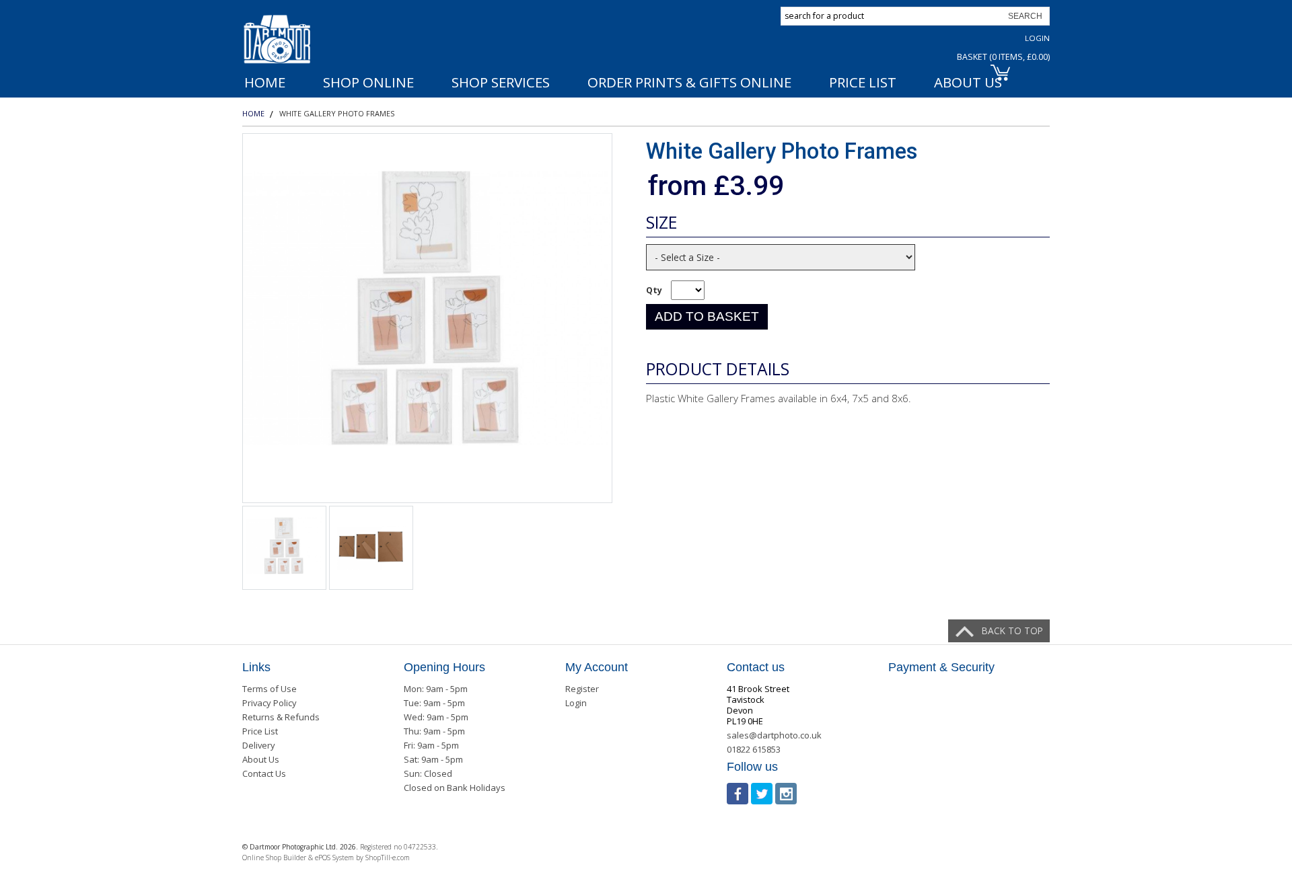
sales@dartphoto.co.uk (774, 735)
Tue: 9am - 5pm (434, 703)
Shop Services (501, 82)
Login (1037, 38)
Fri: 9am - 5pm (431, 745)
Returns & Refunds (281, 717)
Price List (862, 82)
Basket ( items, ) (1003, 57)
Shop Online (368, 82)
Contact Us (264, 773)
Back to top (1012, 630)
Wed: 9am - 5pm (436, 717)
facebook (737, 793)
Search (1025, 16)
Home (264, 82)
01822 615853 (754, 749)
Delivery (258, 745)
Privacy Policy (269, 703)
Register (582, 689)
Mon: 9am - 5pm (436, 689)
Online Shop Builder (274, 857)
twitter (762, 793)
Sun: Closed (428, 773)
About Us (260, 759)
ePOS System (334, 857)
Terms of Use (269, 689)
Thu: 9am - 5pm (434, 731)
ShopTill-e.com (387, 857)
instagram (786, 793)
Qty (654, 290)
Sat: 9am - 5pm (433, 759)
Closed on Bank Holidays (454, 788)
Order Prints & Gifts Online (689, 82)
